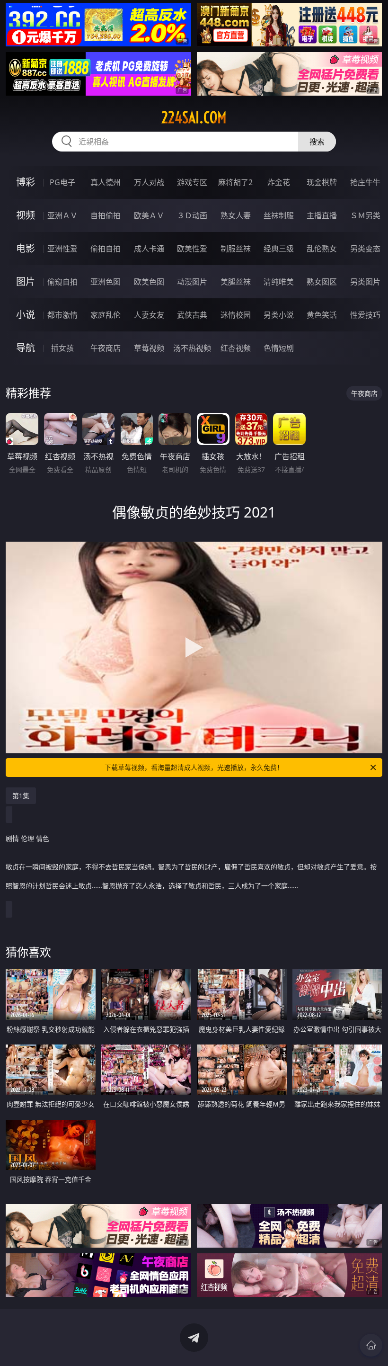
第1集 (20, 795)
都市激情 (62, 315)
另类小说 (279, 315)
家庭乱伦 (105, 315)
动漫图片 (192, 282)
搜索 (317, 141)
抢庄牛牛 (365, 182)
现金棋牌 (322, 182)
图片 (25, 281)
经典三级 (279, 248)
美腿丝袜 (235, 282)
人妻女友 (149, 315)
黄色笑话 (322, 315)
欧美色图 (149, 282)
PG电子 (62, 182)
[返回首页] (371, 1345)
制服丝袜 (235, 248)
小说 (25, 314)
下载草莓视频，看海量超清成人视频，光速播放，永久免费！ (194, 767)
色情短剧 (279, 348)
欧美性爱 (192, 248)
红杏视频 (235, 348)
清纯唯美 (279, 282)
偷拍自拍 (105, 248)
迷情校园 (235, 315)
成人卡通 (149, 248)
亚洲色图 (105, 282)
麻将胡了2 (235, 182)
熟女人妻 (235, 215)
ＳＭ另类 (365, 215)
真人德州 (105, 182)
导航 (25, 347)
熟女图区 (322, 282)
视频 (25, 215)
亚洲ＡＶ (62, 215)
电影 (25, 248)
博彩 (25, 182)
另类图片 (365, 282)
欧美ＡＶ (149, 215)
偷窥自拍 (62, 282)
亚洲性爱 (62, 248)
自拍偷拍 (105, 215)
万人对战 (149, 182)
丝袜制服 (279, 215)
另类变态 (365, 248)
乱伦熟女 (322, 248)
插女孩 (62, 348)
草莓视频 (149, 348)
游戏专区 (192, 182)
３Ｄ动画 (192, 215)
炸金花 (278, 182)
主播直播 (322, 215)
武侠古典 (192, 315)
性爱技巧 (365, 315)
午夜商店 (105, 348)
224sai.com (194, 117)
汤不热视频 (192, 348)
